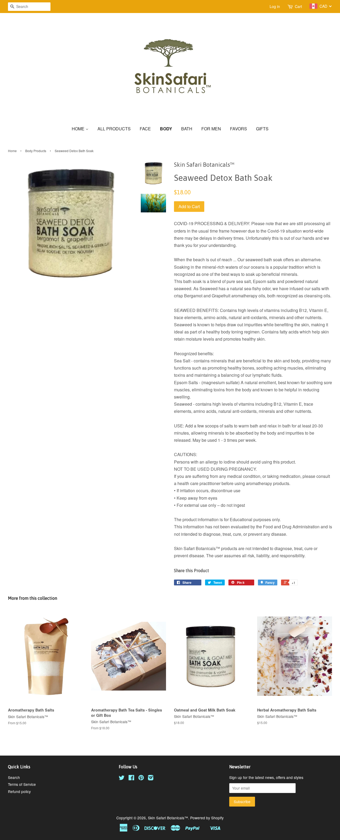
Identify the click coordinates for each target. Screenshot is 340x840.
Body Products (35, 150)
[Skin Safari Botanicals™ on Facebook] (131, 778)
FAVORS (238, 129)
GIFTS (262, 129)
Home (12, 150)
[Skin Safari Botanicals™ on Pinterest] (141, 778)
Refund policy (19, 791)
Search (14, 777)
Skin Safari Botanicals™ (168, 817)
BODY (166, 129)
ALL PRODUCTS (114, 129)
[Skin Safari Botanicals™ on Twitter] (122, 778)
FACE (145, 129)
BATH (186, 129)
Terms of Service (22, 784)
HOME (79, 129)
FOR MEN (211, 129)
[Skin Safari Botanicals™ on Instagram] (151, 778)
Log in (275, 6)
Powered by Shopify (207, 817)
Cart (298, 6)
